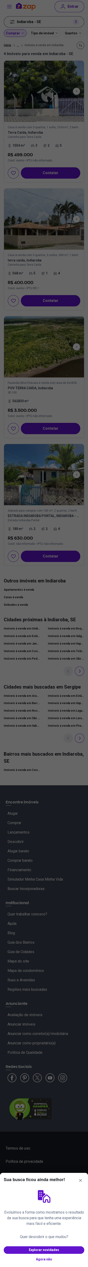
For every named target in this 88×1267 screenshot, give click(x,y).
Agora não (44, 1259)
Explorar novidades (44, 1250)
